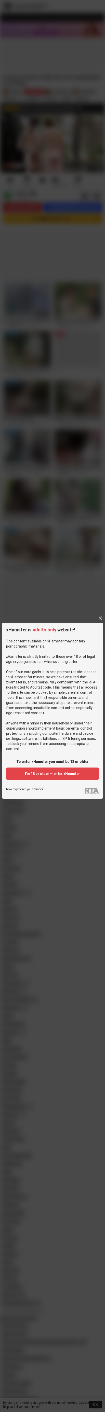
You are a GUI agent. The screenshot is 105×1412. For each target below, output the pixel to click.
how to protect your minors (24, 789)
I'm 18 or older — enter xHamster (52, 774)
